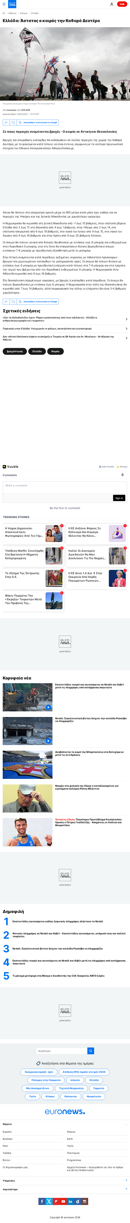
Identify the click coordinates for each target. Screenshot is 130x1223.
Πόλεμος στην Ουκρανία (46, 1080)
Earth (70, 1138)
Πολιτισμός (73, 1152)
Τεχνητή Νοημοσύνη (71, 1088)
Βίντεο (6, 1160)
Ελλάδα (34, 13)
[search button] (90, 1050)
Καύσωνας (70, 1096)
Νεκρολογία (94, 1096)
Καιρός (55, 351)
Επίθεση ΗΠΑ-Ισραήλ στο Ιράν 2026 (84, 1071)
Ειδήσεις (12, 13)
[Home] (4, 13)
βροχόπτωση (15, 351)
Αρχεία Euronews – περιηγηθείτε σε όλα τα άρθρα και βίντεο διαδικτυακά (95, 1169)
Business (7, 1138)
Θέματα (7, 1124)
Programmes (74, 1160)
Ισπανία (75, 1080)
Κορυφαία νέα (17, 678)
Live (122, 4)
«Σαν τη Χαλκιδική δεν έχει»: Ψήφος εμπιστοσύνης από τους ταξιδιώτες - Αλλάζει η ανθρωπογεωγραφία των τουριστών (50, 319)
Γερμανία (98, 1088)
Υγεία (32, 1096)
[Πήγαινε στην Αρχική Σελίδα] (12, 4)
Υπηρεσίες (9, 1180)
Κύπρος (50, 1096)
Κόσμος (23, 13)
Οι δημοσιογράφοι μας (15, 1167)
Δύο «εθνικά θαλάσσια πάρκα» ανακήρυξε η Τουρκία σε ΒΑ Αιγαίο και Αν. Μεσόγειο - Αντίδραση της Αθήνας (58, 338)
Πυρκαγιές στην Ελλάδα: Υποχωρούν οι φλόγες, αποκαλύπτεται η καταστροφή (47, 328)
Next (5, 1145)
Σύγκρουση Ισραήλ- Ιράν (39, 1071)
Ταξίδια (7, 1152)
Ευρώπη (7, 1131)
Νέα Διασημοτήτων (37, 1088)
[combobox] (65, 1050)
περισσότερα (10, 1189)
